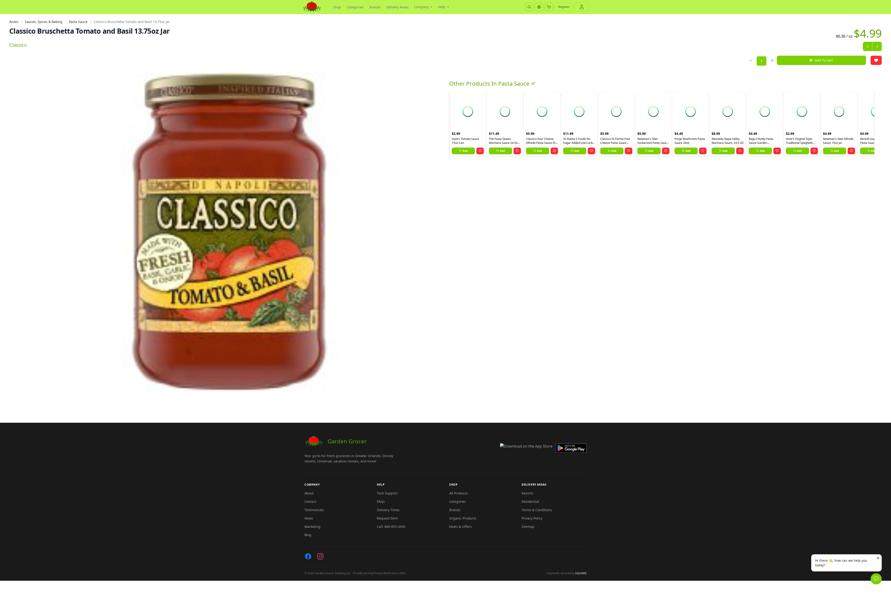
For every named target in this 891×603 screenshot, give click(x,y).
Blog (307, 535)
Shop (337, 7)
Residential (530, 501)
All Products (458, 493)
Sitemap (528, 526)
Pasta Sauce (78, 21)
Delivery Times (388, 510)
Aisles (13, 21)
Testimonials (314, 510)
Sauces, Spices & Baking (43, 21)
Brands (375, 7)
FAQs (381, 501)
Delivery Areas (397, 7)
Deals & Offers (460, 526)
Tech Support (387, 493)
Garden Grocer (347, 441)
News (308, 518)
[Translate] (539, 7)
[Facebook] (308, 556)
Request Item (387, 518)
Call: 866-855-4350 (391, 526)
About (309, 493)
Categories (355, 7)
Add (465, 150)
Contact (310, 501)
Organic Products (462, 518)
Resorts (527, 493)
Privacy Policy (532, 518)
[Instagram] (320, 556)
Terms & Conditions (537, 510)
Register (564, 7)
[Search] (529, 7)
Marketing (312, 526)
